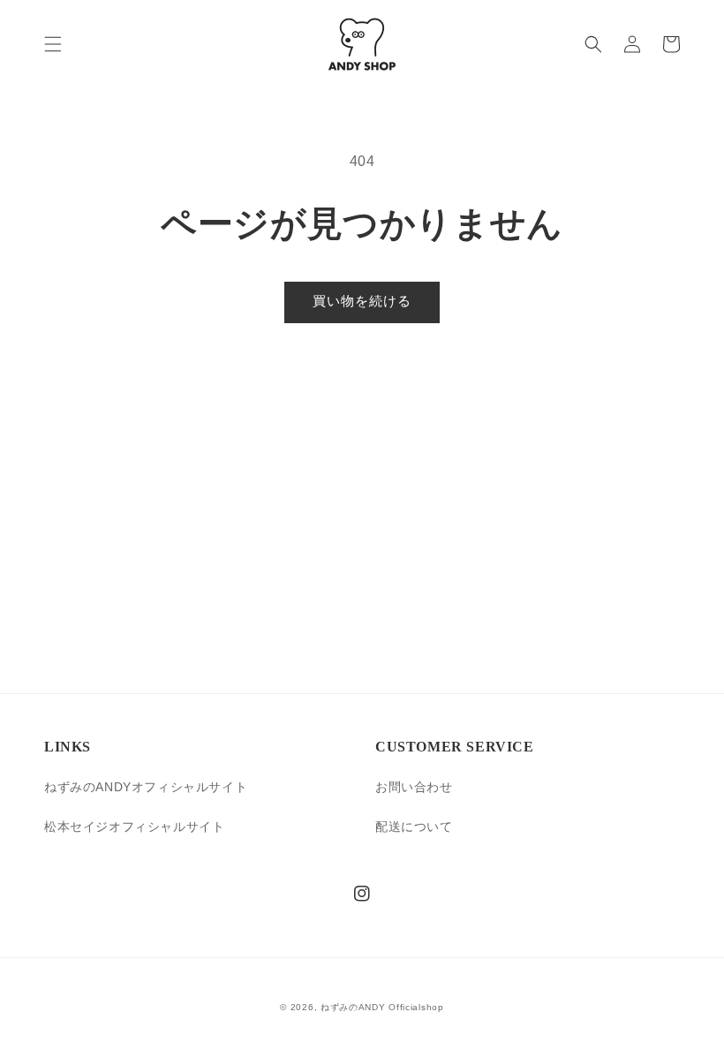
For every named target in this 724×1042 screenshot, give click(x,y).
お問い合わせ (414, 787)
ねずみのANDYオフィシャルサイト (145, 787)
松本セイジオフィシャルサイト (134, 826)
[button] (53, 44)
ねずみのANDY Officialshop (382, 1007)
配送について (414, 826)
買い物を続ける (362, 300)
